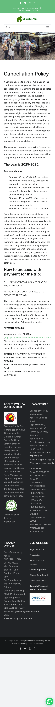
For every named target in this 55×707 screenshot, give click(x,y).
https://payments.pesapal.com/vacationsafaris (28, 337)
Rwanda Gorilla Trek (33, 641)
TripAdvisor (35, 555)
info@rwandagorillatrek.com (27, 10)
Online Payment (38, 569)
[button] (49, 701)
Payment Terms (37, 549)
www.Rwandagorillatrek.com (18, 618)
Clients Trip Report (39, 575)
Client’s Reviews (38, 580)
